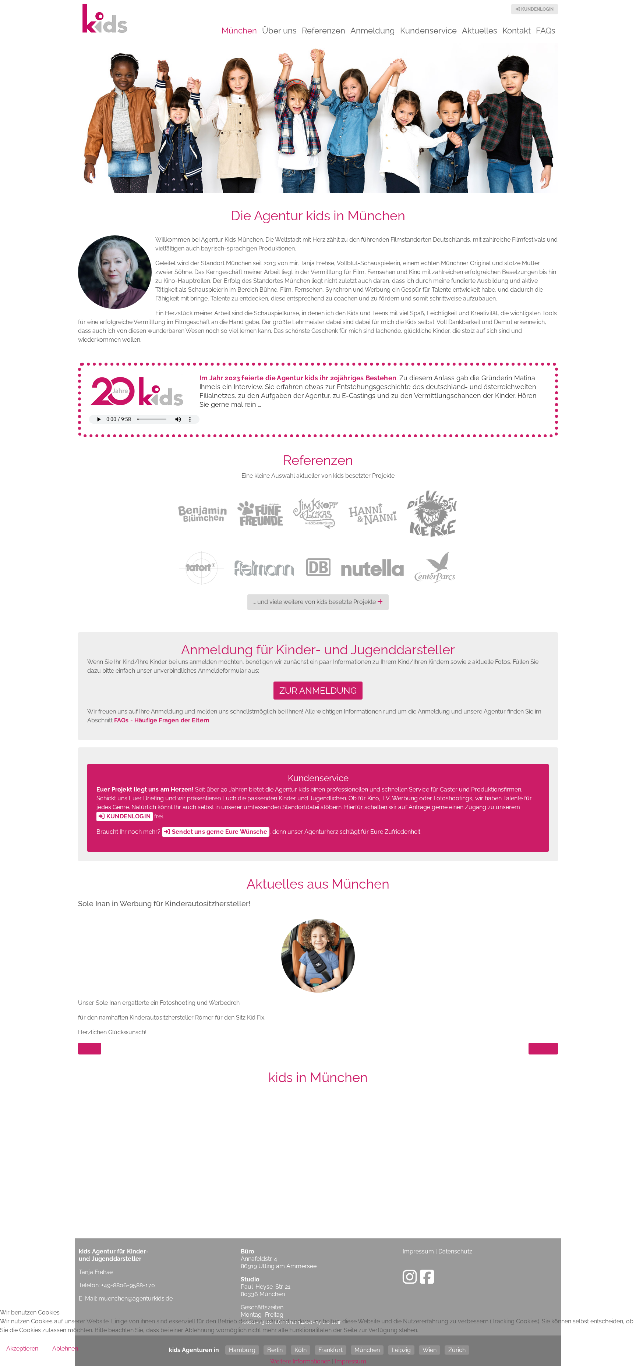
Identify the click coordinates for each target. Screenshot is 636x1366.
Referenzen (323, 30)
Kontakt (516, 30)
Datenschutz (455, 1251)
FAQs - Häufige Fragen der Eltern (161, 720)
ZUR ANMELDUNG (318, 690)
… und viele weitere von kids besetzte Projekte (315, 601)
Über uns (279, 30)
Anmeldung (372, 30)
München (239, 30)
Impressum (418, 1251)
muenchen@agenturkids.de (136, 1298)
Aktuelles (479, 30)
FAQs (545, 30)
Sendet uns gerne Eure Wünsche (219, 831)
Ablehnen (65, 1348)
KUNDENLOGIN (537, 9)
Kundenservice (428, 30)
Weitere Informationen (300, 1361)
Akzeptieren (22, 1348)
